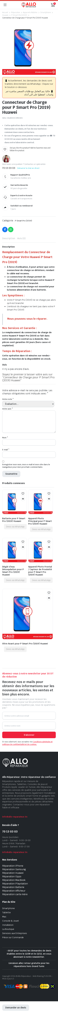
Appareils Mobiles (30, 12)
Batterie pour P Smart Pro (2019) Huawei (13, 519)
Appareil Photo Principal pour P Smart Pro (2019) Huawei (40, 521)
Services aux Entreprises (14, 933)
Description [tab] (8, 238)
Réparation (15, 12)
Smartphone (45, 12)
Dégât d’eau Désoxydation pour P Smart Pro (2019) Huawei (13, 570)
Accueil (5, 12)
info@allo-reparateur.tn (14, 816)
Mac (4, 916)
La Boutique (8, 929)
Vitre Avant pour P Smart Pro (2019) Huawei (25, 643)
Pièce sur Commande (13, 937)
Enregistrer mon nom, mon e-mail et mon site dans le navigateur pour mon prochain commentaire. (26, 465)
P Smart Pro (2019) (19, 15)
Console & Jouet (10, 920)
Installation (7, 925)
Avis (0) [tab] (21, 238)
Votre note (8, 399)
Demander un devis (15, 1007)
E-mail (5, 449)
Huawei (5, 15)
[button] (5, 149)
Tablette (6, 912)
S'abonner (29, 735)
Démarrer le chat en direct (28, 168)
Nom (5, 437)
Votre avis (7, 409)
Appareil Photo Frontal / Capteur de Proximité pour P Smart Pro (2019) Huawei (40, 570)
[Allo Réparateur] (28, 5)
